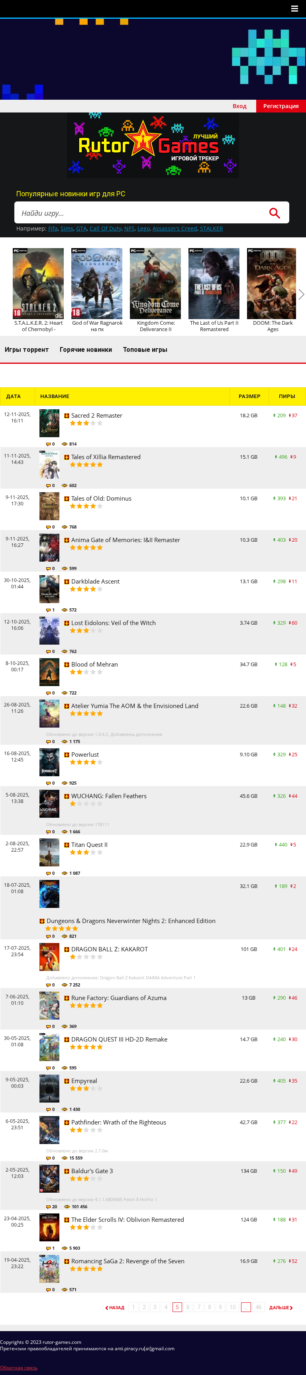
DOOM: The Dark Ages (273, 326)
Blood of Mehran (94, 664)
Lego (143, 228)
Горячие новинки (86, 349)
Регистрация (281, 106)
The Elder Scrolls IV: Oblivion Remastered (127, 1219)
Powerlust (85, 754)
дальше (279, 1307)
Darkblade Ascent (95, 581)
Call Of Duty (106, 228)
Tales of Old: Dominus (101, 498)
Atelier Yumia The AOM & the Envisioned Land (134, 705)
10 (233, 1307)
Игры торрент (27, 349)
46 (258, 1307)
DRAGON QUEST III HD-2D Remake (119, 1039)
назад (117, 1307)
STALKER (211, 228)
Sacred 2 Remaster (96, 415)
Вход (240, 106)
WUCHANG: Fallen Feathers (109, 796)
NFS (129, 228)
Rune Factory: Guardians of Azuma (119, 997)
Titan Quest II (89, 844)
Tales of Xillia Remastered (106, 457)
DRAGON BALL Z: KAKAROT (109, 949)
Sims (67, 228)
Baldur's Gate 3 (92, 1171)
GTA (81, 228)
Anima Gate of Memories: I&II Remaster (125, 540)
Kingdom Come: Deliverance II (156, 326)
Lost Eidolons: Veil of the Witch (113, 622)
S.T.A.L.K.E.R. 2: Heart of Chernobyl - (38, 326)
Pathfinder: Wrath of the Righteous (118, 1122)
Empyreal (84, 1080)
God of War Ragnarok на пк (97, 326)
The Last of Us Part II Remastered (214, 326)
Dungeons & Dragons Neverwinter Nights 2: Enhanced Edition (131, 920)
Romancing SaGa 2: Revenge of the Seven (127, 1261)
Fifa (53, 228)
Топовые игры (145, 349)
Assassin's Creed (175, 228)
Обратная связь (18, 1367)
